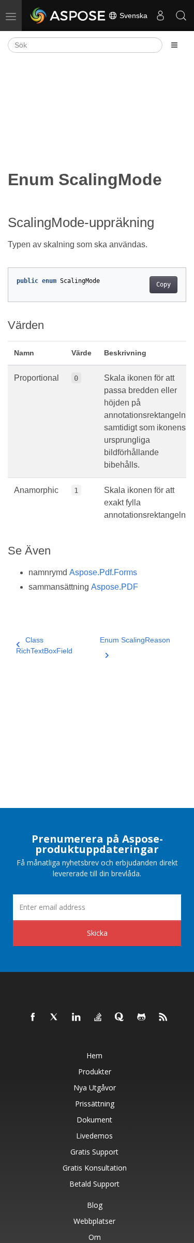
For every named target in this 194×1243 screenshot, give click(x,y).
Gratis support (94, 1152)
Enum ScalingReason (135, 640)
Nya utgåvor (94, 1087)
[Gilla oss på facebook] (33, 1017)
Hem (94, 1055)
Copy (163, 284)
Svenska (132, 15)
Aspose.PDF (114, 586)
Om (94, 1237)
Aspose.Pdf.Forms (103, 572)
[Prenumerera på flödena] (163, 1017)
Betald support (94, 1184)
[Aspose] (68, 15)
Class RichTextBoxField (44, 645)
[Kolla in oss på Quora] (120, 1017)
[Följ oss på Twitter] (55, 1017)
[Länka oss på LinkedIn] (76, 1017)
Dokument (94, 1120)
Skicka (97, 933)
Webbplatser (94, 1221)
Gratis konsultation (95, 1168)
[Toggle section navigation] (174, 45)
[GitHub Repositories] (141, 1017)
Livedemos (94, 1136)
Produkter (94, 1071)
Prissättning (94, 1104)
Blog (94, 1205)
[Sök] (181, 15)
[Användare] (160, 15)
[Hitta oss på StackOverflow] (98, 1017)
